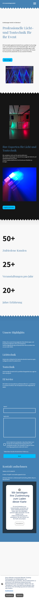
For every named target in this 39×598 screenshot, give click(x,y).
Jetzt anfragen (7, 60)
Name (5, 406)
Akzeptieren (19, 523)
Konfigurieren (9, 590)
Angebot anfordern (9, 207)
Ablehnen (19, 595)
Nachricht (6, 416)
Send (19, 456)
